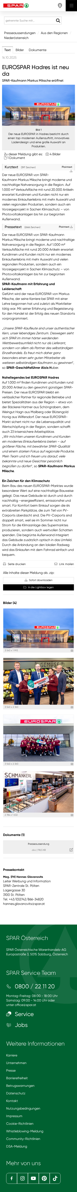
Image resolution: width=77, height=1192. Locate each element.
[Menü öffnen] (71, 5)
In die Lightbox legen (41, 587)
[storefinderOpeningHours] (60, 5)
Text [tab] (7, 50)
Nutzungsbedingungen (23, 1108)
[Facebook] (11, 1178)
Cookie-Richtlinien (19, 1124)
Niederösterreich (16, 38)
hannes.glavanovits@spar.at (24, 904)
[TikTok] (55, 1178)
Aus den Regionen (54, 33)
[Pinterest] (44, 1178)
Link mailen (66, 564)
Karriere (11, 1055)
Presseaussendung (38, 844)
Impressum (14, 1116)
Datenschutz (15, 1093)
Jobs (20, 1025)
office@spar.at (25, 1005)
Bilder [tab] (20, 50)
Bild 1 (38, 129)
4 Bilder (55, 154)
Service (23, 1014)
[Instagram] (22, 1178)
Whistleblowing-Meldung (24, 1131)
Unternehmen (16, 1063)
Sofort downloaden (40, 580)
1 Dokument (16, 158)
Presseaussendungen (20, 33)
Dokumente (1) (14, 835)
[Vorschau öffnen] (38, 105)
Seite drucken (17, 564)
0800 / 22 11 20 (34, 986)
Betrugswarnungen (20, 1086)
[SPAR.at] (33, 5)
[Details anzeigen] (72, 650)
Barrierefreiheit (17, 1078)
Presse (11, 1070)
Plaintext (64, 226)
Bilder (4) (10, 603)
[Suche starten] (58, 21)
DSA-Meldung (16, 1146)
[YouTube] (33, 1178)
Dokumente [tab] (37, 50)
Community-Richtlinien (23, 1139)
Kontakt (12, 1101)
